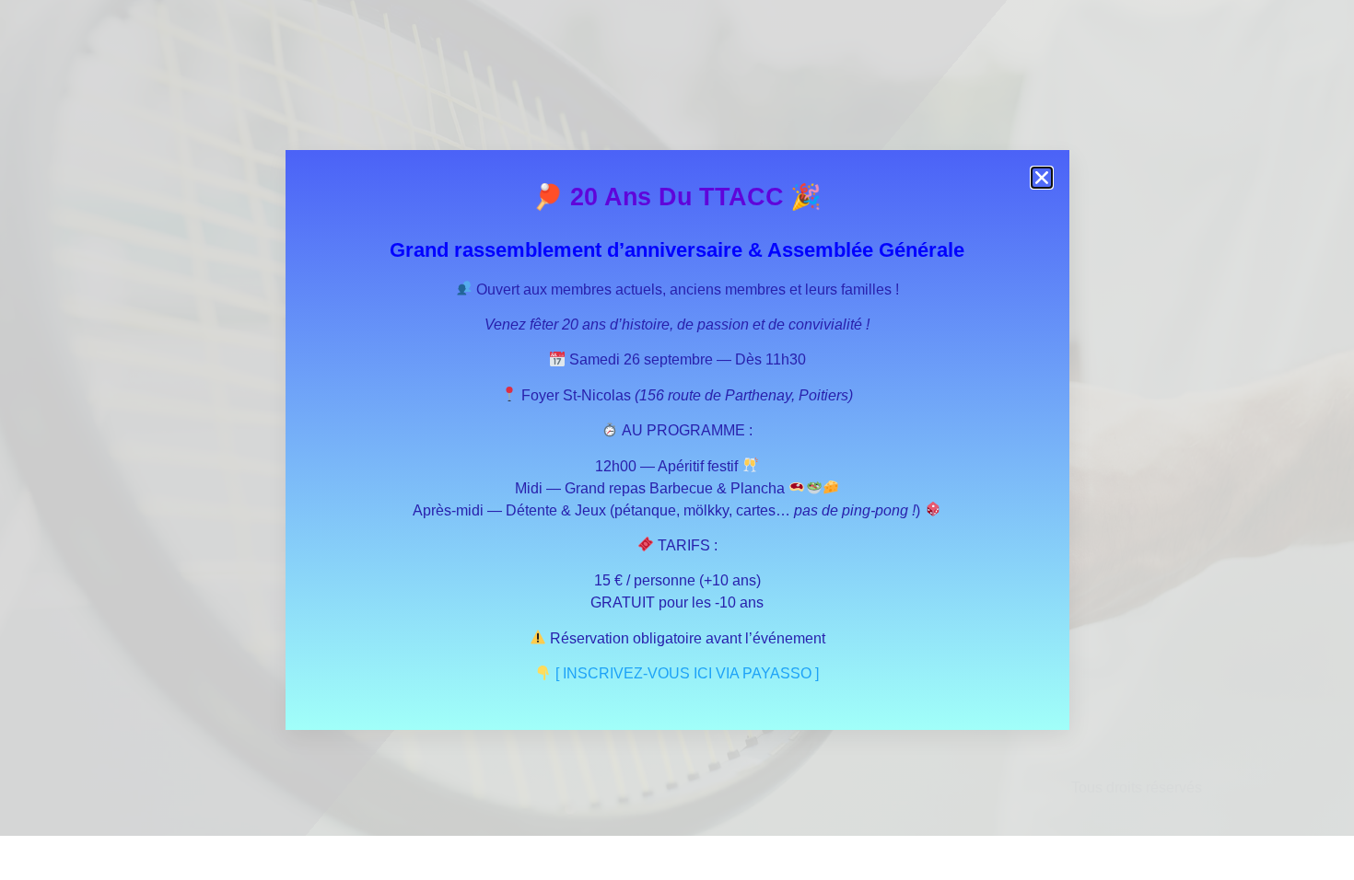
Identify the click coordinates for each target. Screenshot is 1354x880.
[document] (677, 440)
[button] (1042, 177)
